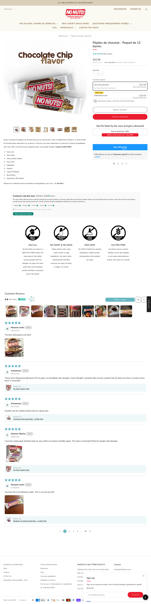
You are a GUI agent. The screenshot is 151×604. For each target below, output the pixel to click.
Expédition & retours (48, 580)
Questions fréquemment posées (110, 23)
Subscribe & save (101, 95)
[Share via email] (126, 163)
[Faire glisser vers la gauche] (10, 129)
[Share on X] (118, 163)
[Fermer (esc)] (143, 576)
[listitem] (75, 3)
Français (8, 9)
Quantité (96, 70)
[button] (98, 54)
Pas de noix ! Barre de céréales (37, 23)
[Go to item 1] (11, 311)
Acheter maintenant (120, 117)
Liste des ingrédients (48, 576)
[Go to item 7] (88, 311)
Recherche (120, 9)
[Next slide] (82, 82)
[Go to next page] (90, 531)
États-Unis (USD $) (10, 600)
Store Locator (82, 585)
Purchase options (99, 80)
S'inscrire (135, 595)
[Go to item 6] (75, 311)
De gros (6, 572)
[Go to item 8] (101, 311)
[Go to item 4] (50, 311)
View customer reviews (23, 214)
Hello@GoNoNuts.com (122, 569)
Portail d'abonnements (48, 564)
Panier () (135, 9)
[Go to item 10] (126, 311)
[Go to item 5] (62, 311)
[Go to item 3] (37, 311)
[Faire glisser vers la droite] (80, 129)
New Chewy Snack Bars (75, 23)
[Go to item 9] (113, 311)
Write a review (120, 299)
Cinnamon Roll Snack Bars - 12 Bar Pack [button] (28, 419)
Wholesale (66, 27)
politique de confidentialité (13, 564)
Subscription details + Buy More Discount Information (116, 101)
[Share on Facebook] (114, 163)
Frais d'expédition (110, 62)
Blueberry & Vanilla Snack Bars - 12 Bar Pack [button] (29, 521)
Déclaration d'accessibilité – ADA (15, 580)
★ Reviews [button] (149, 304)
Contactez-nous (89, 27)
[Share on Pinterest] (122, 163)
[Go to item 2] (24, 311)
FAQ (54, 27)
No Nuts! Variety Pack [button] (21, 389)
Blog (5, 568)
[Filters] (138, 300)
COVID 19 (7, 576)
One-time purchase (101, 85)
